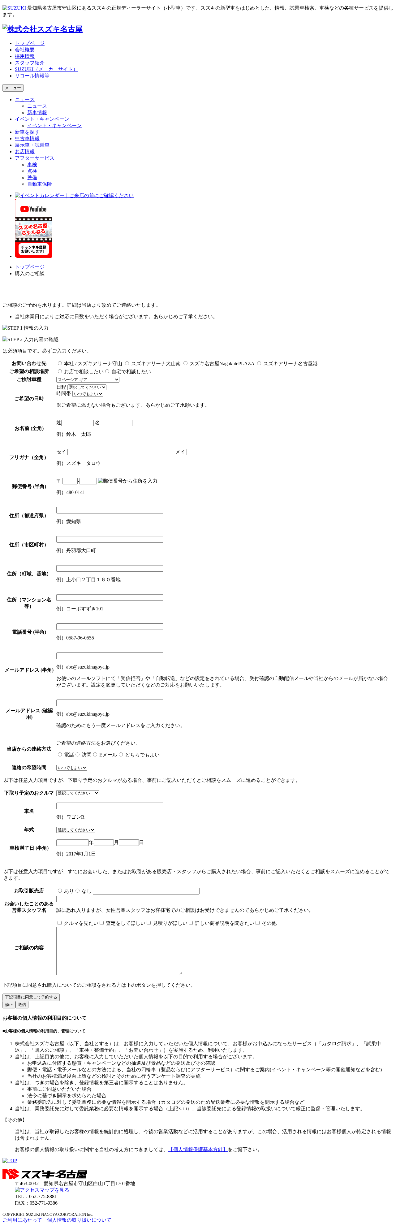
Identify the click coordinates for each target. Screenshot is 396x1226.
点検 (32, 171)
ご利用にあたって (22, 1220)
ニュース (25, 99)
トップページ (30, 43)
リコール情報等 (32, 75)
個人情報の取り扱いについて (79, 1220)
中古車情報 (27, 138)
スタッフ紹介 (30, 62)
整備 (32, 177)
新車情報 (37, 112)
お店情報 (25, 151)
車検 (32, 164)
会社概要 (25, 49)
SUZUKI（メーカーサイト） (46, 69)
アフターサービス (34, 158)
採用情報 (25, 56)
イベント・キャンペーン (42, 119)
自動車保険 (39, 184)
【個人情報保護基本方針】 (198, 1149)
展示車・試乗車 (32, 145)
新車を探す (27, 132)
